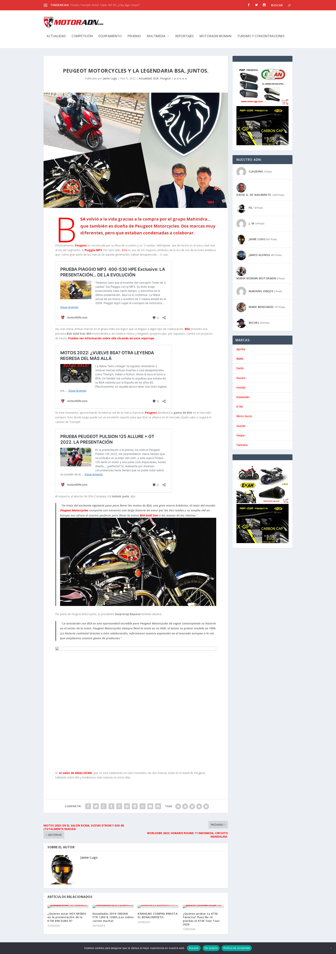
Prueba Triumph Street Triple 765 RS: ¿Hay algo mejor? (105, 5)
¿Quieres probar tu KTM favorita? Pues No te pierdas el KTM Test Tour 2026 (201, 919)
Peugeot (165, 78)
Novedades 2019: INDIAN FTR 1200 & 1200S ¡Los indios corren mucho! (113, 917)
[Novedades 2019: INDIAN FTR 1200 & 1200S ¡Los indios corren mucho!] (113, 906)
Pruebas (134, 36)
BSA (155, 78)
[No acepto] (330, 948)
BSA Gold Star (148, 515)
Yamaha (242, 445)
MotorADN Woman (215, 36)
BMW (239, 358)
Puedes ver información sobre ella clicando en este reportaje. (111, 338)
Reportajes (184, 36)
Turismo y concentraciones (260, 36)
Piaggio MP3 (93, 250)
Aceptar (194, 948)
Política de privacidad (236, 948)
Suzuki (240, 426)
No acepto (211, 948)
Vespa (240, 435)
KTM (239, 406)
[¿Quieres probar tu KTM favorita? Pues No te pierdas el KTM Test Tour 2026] (203, 906)
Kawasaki (242, 397)
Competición (82, 36)
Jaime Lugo (110, 78)
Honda (240, 387)
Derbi (240, 368)
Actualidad (56, 36)
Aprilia (240, 349)
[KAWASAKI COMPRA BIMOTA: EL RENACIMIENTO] (158, 906)
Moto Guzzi (244, 416)
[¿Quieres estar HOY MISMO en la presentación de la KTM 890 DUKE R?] (68, 906)
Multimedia (156, 36)
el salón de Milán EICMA (75, 773)
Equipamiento (110, 36)
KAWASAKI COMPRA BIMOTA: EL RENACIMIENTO (158, 915)
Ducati (240, 378)
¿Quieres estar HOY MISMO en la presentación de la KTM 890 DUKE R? (66, 917)
